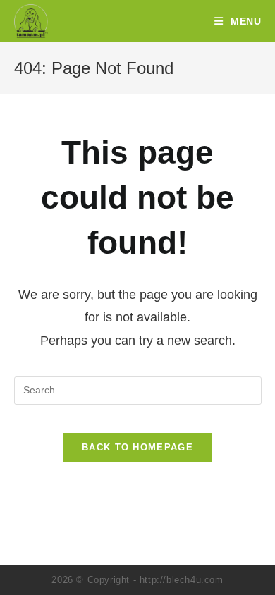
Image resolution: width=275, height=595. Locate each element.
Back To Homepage (137, 447)
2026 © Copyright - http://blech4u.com (137, 580)
